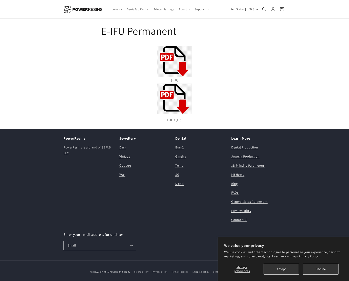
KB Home (237, 174)
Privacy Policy (241, 211)
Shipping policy (200, 271)
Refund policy (141, 271)
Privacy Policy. (309, 256)
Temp (179, 165)
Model (179, 184)
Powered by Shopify (119, 271)
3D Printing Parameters (248, 165)
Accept (281, 269)
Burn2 (179, 147)
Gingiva (180, 156)
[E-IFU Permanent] (174, 61)
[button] (184, 9)
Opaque (125, 165)
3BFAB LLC (103, 271)
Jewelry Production (245, 156)
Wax (122, 174)
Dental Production (244, 147)
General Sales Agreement (249, 202)
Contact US (239, 220)
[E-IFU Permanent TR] (174, 114)
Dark (122, 147)
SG (177, 174)
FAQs (235, 192)
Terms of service (179, 271)
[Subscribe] (131, 245)
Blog (234, 184)
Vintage (124, 156)
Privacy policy (159, 271)
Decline (321, 269)
